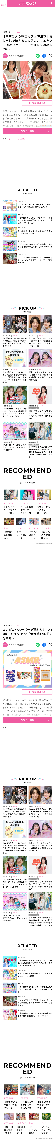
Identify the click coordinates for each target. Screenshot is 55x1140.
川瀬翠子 (22, 139)
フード (11, 139)
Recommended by (41, 543)
